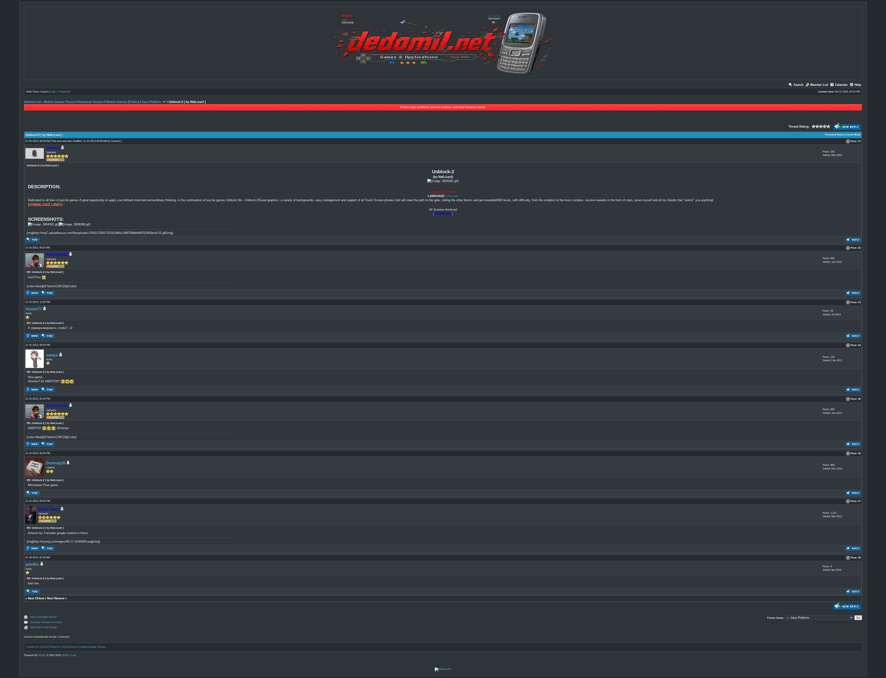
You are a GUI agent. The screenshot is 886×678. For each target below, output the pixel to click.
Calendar (841, 85)
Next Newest (55, 598)
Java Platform (151, 102)
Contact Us (33, 646)
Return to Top (57, 646)
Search (798, 85)
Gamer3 (115, 141)
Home (44, 646)
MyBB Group (69, 655)
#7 (859, 501)
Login (53, 91)
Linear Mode (853, 134)
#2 (859, 248)
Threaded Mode (834, 134)
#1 (859, 141)
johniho (32, 564)
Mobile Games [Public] (122, 102)
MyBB (41, 655)
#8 (859, 557)
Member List (819, 85)
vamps (52, 355)
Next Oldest (36, 598)
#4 (859, 345)
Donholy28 (55, 463)
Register (64, 91)
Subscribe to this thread (43, 627)
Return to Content (77, 646)
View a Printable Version (43, 616)
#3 (859, 302)
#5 (859, 398)
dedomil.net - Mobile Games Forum (49, 102)
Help (858, 85)
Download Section (91, 102)
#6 (859, 453)
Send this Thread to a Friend (46, 622)
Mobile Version (97, 646)
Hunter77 (34, 309)
